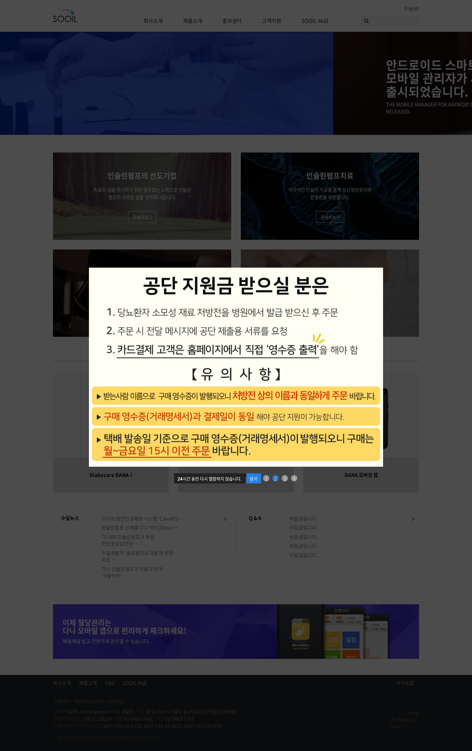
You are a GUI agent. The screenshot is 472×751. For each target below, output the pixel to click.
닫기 (254, 475)
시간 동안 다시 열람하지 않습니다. (210, 475)
